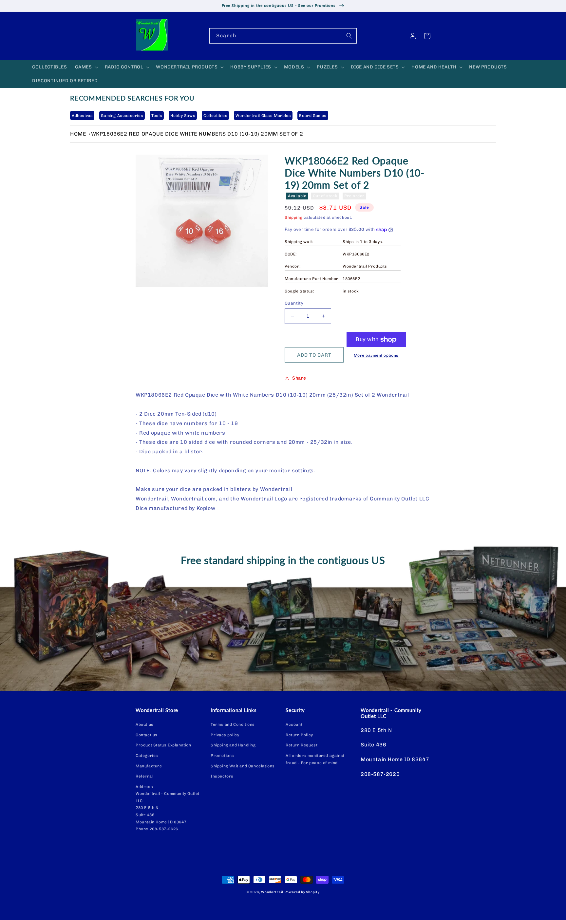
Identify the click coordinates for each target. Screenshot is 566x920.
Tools (156, 115)
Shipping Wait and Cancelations (243, 766)
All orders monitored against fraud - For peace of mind (315, 759)
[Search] (349, 35)
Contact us (147, 735)
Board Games (313, 115)
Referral (144, 776)
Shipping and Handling (233, 745)
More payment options (376, 355)
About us (145, 724)
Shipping (294, 217)
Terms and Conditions (233, 724)
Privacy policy (225, 735)
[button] (86, 67)
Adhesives (82, 115)
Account (294, 724)
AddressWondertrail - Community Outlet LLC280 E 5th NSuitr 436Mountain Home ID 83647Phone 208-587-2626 (167, 808)
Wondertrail (272, 892)
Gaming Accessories (122, 115)
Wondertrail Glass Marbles (263, 115)
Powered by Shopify (302, 892)
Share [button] (299, 378)
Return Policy (299, 735)
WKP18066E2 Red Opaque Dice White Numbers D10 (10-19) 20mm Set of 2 (197, 134)
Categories (147, 755)
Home (78, 134)
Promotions (222, 755)
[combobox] (283, 35)
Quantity (294, 303)
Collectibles (215, 115)
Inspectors (222, 776)
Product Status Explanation (163, 745)
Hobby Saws (182, 115)
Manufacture (149, 766)
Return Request (301, 745)
